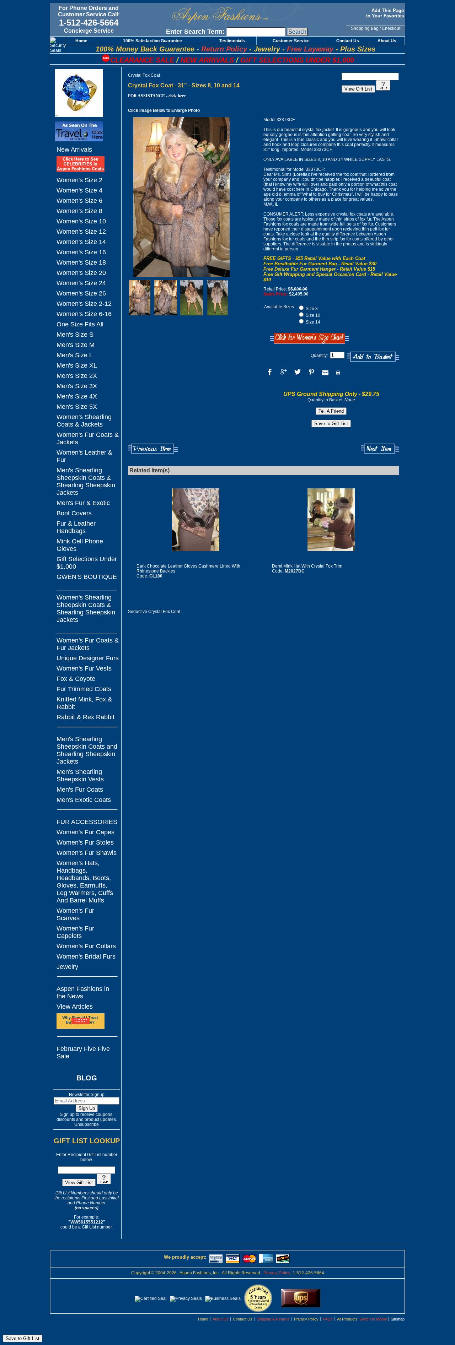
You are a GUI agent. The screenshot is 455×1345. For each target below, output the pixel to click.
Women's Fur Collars (86, 946)
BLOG (86, 1078)
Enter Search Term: (195, 31)
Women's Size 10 (81, 221)
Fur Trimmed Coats (84, 689)
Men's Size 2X (77, 375)
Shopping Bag (365, 28)
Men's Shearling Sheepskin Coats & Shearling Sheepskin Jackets (86, 481)
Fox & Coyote (76, 678)
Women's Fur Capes (85, 832)
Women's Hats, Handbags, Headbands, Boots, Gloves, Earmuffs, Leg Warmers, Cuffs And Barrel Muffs (85, 881)
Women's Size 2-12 (84, 303)
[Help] (104, 1182)
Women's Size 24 (81, 283)
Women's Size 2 (79, 180)
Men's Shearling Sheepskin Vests (80, 775)
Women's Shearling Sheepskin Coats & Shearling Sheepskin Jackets (86, 608)
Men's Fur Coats (80, 789)
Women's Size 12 (81, 231)
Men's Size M (76, 344)
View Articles (75, 1006)
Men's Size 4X (77, 396)
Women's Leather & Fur (84, 456)
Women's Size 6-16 (84, 314)
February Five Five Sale (83, 1052)
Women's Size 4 (79, 190)
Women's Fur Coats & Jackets (88, 438)
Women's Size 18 (81, 262)
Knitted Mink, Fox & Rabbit (84, 703)
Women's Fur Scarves (75, 914)
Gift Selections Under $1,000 (87, 562)
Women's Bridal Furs (86, 956)
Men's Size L (75, 355)
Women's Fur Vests (84, 668)
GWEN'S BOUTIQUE (87, 576)
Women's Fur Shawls (87, 852)
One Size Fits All (80, 324)
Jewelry (67, 966)
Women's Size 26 (81, 293)
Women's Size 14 (81, 241)
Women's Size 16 (81, 252)
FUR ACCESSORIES (87, 821)
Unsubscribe (86, 1124)
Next (380, 449)
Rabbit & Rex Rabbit (85, 717)
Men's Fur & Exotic (83, 502)
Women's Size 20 (81, 272)
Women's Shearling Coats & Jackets (84, 420)
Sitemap (398, 1319)
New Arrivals (74, 149)
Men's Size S (75, 334)
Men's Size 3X (77, 386)
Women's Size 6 (79, 200)
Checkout (391, 28)
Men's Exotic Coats (84, 799)
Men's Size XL (77, 365)
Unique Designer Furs (88, 658)
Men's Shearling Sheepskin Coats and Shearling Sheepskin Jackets (87, 750)
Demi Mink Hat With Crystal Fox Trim (307, 566)
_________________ (87, 587)
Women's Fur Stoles (85, 842)
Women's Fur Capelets (75, 932)
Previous (153, 449)
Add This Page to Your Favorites (385, 13)
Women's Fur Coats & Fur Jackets (88, 644)
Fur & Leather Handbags (76, 527)
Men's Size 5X (77, 406)
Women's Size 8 (79, 211)
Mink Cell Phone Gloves (80, 545)
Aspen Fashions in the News (83, 992)
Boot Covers (74, 513)
